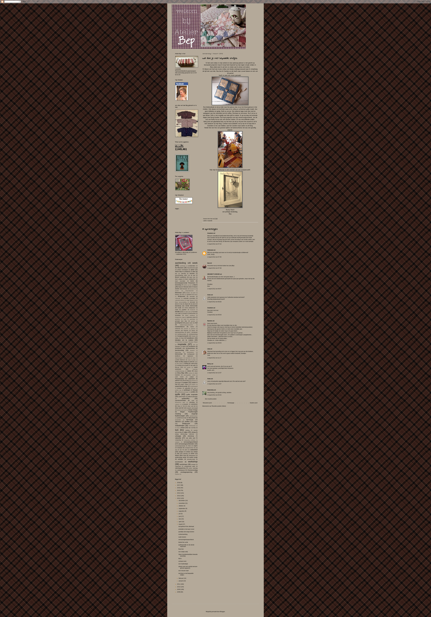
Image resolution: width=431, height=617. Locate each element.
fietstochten (192, 313)
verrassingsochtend (191, 442)
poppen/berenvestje (181, 386)
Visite (189, 445)
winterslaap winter (180, 457)
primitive (179, 388)
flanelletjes (178, 315)
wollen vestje (193, 457)
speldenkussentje (181, 417)
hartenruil (177, 328)
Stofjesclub (186, 423)
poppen (193, 384)
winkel (188, 452)
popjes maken (184, 384)
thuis (183, 427)
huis (182, 338)
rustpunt (177, 404)
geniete (193, 321)
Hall (196, 323)
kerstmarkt (178, 348)
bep (208, 263)
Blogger (222, 611)
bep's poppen (179, 279)
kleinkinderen (190, 352)
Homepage (230, 403)
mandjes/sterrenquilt (182, 365)
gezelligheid (179, 323)
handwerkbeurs (180, 326)
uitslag (193, 432)
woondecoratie (191, 459)
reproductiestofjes (180, 400)
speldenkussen (194, 416)
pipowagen (178, 382)
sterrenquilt (189, 419)
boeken (177, 294)
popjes (185, 382)
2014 (179, 493)
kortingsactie (190, 354)
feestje (185, 313)
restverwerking (182, 534)
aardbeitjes (183, 265)
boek (194, 292)
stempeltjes (178, 419)
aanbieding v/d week (186, 263)
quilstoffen (187, 388)
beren (192, 281)
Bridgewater (181, 296)
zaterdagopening (180, 468)
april (180, 521)
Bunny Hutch (230, 210)
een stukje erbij (183, 551)
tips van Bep (192, 427)
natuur (189, 371)
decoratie (192, 302)
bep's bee (192, 277)
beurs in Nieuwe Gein (185, 287)
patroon (177, 380)
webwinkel (194, 450)
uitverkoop (191, 436)
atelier (193, 269)
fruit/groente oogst (180, 317)
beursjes (185, 288)
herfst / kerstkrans (192, 332)
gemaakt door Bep (181, 321)
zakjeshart (178, 466)
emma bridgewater (190, 307)
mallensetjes (194, 363)
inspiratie (209, 220)
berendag (178, 285)
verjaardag (178, 440)
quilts (177, 394)
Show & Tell (181, 406)
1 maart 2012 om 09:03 (214, 315)
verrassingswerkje (180, 445)
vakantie (178, 438)
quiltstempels (182, 396)
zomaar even (182, 561)
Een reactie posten (211, 399)
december (182, 500)
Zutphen (177, 474)
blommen (178, 292)
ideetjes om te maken (184, 340)
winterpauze (192, 455)
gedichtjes (192, 319)
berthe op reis (187, 285)
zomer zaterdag (193, 468)
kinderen (192, 350)
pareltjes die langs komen (186, 532)
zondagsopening (186, 472)
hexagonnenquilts (182, 336)
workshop (193, 461)
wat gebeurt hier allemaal (186, 526)
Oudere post (253, 403)
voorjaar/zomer (189, 447)
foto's (180, 558)
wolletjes (180, 459)
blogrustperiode (190, 290)
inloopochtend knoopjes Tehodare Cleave (186, 342)
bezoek (192, 288)
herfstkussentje (181, 334)
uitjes (186, 432)
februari (181, 578)
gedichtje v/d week (180, 319)
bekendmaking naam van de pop (185, 275)
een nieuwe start (183, 570)
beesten (192, 273)
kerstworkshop (190, 348)
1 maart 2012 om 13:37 (214, 373)
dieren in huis (178, 304)
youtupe (193, 464)
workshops (183, 464)
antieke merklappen (182, 269)
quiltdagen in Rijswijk (191, 390)
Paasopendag (179, 379)
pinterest (193, 380)
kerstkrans (192, 346)
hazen (193, 330)
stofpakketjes (179, 425)
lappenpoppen (179, 358)
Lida (208, 349)
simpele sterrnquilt (181, 410)
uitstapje (178, 436)
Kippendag (178, 352)
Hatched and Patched (181, 330)
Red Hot (181, 549)
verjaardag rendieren (189, 440)
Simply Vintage (193, 410)
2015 (179, 490)
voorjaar (179, 448)
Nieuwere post (207, 403)
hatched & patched (189, 328)
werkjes (181, 452)
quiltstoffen (185, 398)
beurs (196, 285)
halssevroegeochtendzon (186, 324)
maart (181, 524)
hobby (176, 338)
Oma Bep (180, 373)
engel (176, 309)
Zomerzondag (193, 470)
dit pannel (230, 73)
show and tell (191, 406)
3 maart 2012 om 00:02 (214, 395)
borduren (189, 294)
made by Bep (192, 359)
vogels (196, 446)
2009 (179, 589)
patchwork (191, 379)
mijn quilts (193, 365)
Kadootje (177, 346)
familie (177, 311)
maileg (186, 363)
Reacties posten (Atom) (219, 406)
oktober (181, 506)
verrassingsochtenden (186, 444)
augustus (182, 511)
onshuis (190, 373)
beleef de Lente (183, 542)
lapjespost (190, 356)
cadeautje (177, 298)
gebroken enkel (191, 317)
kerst (184, 346)
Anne (209, 295)
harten (192, 326)
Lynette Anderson (180, 359)
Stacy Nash (192, 418)
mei (180, 519)
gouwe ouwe (188, 323)
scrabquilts (185, 404)
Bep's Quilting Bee (190, 279)
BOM (183, 294)
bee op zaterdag (180, 273)
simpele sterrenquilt (192, 408)
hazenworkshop (179, 332)
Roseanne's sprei (180, 402)
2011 (179, 584)
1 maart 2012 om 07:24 (214, 244)
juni (180, 516)
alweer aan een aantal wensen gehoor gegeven (187, 567)
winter (192, 453)
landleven (177, 356)
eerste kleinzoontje (191, 306)
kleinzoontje (179, 354)
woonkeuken (179, 462)
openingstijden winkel (189, 375)
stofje (196, 421)
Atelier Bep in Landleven (182, 271)
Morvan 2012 (179, 367)
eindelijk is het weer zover (186, 529)
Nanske (209, 321)
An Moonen (179, 268)
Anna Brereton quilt (192, 267)
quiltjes (193, 392)
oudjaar (192, 376)
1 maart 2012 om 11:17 (214, 358)
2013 (179, 496)
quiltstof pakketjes (193, 396)
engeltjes (184, 309)
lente (194, 358)
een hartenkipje (183, 564)
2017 (179, 485)
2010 (179, 587)
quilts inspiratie (192, 394)
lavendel (188, 358)
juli (180, 513)
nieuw (196, 371)
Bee (194, 271)
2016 (179, 488)
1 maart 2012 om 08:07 (214, 289)
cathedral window (179, 300)
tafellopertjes (192, 425)
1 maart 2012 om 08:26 (214, 302)
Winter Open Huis (180, 455)
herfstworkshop (193, 334)
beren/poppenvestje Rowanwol (185, 283)
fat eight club (187, 311)
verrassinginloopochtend (186, 539)
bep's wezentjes (180, 281)
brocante (192, 296)
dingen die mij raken (190, 304)
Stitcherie (178, 421)
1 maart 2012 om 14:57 (214, 384)
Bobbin (188, 292)
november (182, 503)
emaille (179, 307)
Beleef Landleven (180, 277)
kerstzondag (179, 350)
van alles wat (190, 438)
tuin (177, 430)
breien (196, 294)
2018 (179, 482)
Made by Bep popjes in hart (183, 361)
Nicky (209, 364)
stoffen (187, 421)
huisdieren (190, 338)
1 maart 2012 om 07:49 (214, 268)
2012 (179, 498)
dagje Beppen (190, 300)
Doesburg (178, 306)
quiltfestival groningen (183, 392)
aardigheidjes (191, 265)
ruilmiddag (192, 402)
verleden (177, 442)
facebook (192, 309)
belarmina (210, 390)
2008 (179, 592)
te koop (177, 427)
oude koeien (179, 376)
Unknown (210, 250)
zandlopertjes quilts (189, 466)
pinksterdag (185, 380)
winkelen (185, 453)
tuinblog (187, 430)
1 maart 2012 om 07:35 (214, 257)
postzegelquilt (194, 386)
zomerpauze (181, 470)
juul (194, 344)
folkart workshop (190, 315)
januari (181, 581)
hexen (193, 336)
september (182, 508)
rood (193, 400)
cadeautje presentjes (189, 298)
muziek (188, 367)
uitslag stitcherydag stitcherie (184, 434)
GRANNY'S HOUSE (213, 274)
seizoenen (194, 404)
